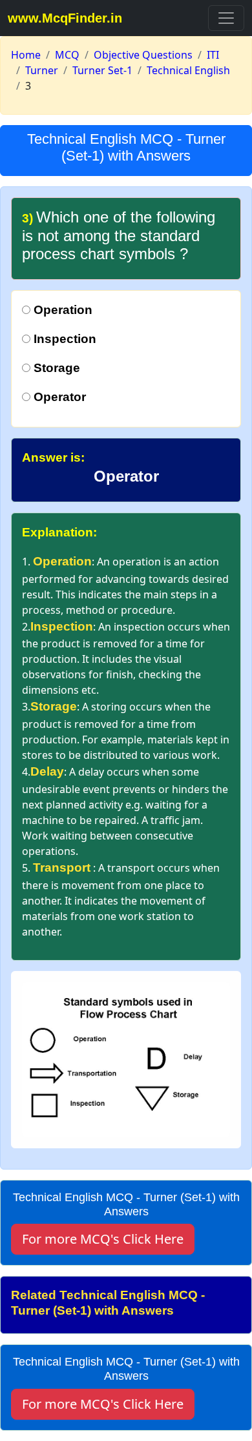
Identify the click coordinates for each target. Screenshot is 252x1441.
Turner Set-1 (102, 70)
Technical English (188, 70)
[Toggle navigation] (226, 18)
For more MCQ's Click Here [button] (103, 1239)
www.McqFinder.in (65, 18)
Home (26, 55)
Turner (41, 70)
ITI (213, 55)
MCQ (67, 55)
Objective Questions (143, 55)
